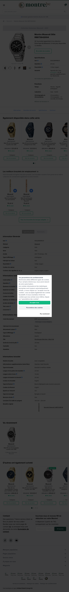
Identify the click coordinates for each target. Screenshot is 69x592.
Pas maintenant (45, 314)
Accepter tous (34, 303)
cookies (46, 280)
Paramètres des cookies (34, 308)
